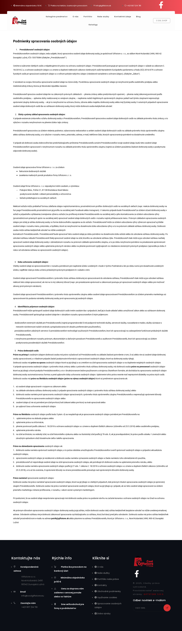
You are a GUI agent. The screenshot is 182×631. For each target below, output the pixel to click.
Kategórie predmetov (57, 16)
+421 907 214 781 (29, 607)
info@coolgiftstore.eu (32, 595)
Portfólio (88, 16)
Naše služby (103, 16)
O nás (75, 16)
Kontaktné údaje (122, 16)
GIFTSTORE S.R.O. (154, 594)
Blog (138, 16)
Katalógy (93, 24)
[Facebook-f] (161, 5)
